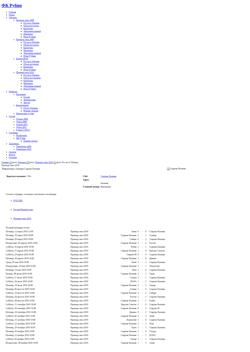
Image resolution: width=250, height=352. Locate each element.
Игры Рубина (29, 36)
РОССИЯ (17, 200)
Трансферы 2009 (23, 146)
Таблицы (13, 17)
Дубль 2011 (21, 127)
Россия (26, 97)
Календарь (28, 28)
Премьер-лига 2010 (25, 72)
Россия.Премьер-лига (23, 209)
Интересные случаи (25, 113)
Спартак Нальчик (108, 176)
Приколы (13, 91)
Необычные (21, 135)
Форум (12, 154)
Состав (12, 116)
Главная (12, 12)
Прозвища (21, 94)
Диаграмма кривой (32, 31)
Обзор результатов (32, 78)
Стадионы (13, 132)
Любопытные (29, 100)
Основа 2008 (22, 119)
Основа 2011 (22, 124)
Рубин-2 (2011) (23, 130)
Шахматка (28, 34)
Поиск (12, 15)
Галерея (12, 152)
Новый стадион (30, 141)
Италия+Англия (30, 111)
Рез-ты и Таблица (31, 23)
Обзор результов (31, 26)
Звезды (26, 102)
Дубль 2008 (21, 122)
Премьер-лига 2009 (25, 39)
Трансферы (14, 143)
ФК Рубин (11, 5)
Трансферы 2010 (23, 149)
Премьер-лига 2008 (25, 20)
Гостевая (13, 157)
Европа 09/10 (22, 58)
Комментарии (22, 105)
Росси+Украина (30, 108)
